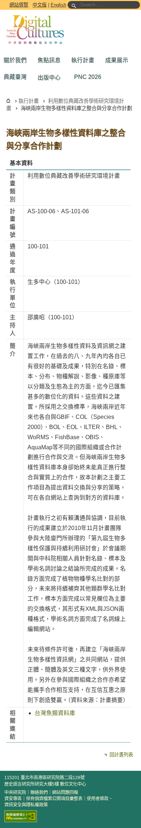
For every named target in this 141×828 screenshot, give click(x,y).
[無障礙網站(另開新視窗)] (20, 816)
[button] (17, 60)
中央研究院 (15, 792)
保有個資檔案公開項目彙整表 (54, 798)
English (58, 5)
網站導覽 (18, 5)
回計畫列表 (121, 754)
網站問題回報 (65, 792)
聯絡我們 (39, 792)
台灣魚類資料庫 (55, 713)
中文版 (40, 5)
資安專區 (13, 798)
